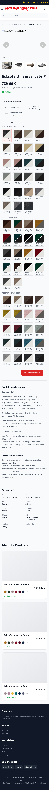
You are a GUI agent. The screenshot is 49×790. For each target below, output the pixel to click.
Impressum (6, 745)
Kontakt (5, 730)
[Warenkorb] (45, 8)
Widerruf (5, 755)
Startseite (6, 24)
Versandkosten (40, 783)
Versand (5, 733)
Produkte (15, 24)
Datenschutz (7, 748)
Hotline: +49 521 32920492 (37, 2)
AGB (3, 752)
